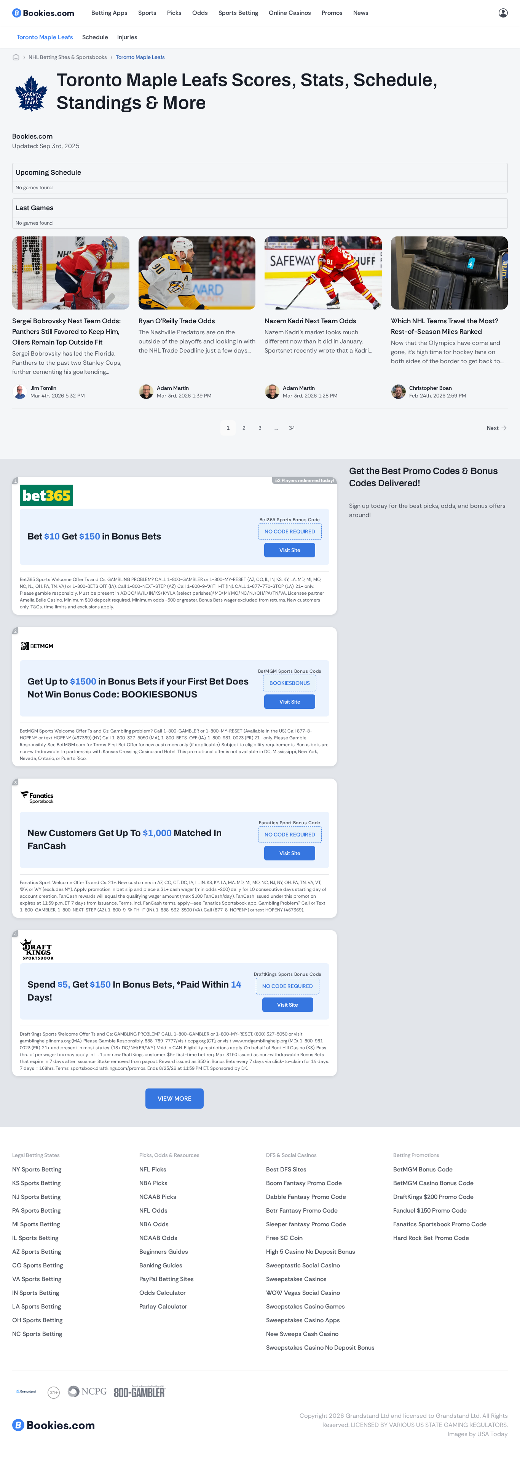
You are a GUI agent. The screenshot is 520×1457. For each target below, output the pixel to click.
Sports (147, 13)
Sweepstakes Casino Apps (303, 1320)
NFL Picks (152, 1169)
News (360, 13)
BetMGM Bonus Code (423, 1169)
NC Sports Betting (37, 1334)
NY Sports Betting (36, 1169)
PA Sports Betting (36, 1210)
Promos (332, 13)
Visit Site (289, 550)
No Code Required (290, 531)
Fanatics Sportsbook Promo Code (440, 1224)
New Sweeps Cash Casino (302, 1334)
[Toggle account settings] (503, 13)
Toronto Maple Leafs (45, 37)
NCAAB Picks (157, 1197)
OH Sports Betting (37, 1320)
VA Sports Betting (36, 1279)
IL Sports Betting (35, 1238)
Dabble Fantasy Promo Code (306, 1197)
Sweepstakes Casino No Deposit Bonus (320, 1348)
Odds (200, 13)
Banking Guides (160, 1265)
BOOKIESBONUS (290, 683)
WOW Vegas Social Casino (303, 1293)
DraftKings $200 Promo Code (433, 1197)
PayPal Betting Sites (166, 1279)
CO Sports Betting (37, 1265)
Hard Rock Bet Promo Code (431, 1238)
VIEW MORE (174, 1099)
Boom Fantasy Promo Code (304, 1183)
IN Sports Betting (35, 1293)
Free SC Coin (284, 1238)
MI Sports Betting (36, 1224)
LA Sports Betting (36, 1306)
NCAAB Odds (158, 1238)
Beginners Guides (163, 1252)
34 (292, 428)
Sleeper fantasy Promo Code (306, 1224)
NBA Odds (154, 1224)
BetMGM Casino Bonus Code (433, 1183)
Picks (174, 13)
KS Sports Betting (36, 1183)
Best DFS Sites (286, 1169)
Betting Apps (109, 13)
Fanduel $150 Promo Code (430, 1210)
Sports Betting (238, 13)
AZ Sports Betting (36, 1252)
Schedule (95, 37)
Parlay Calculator (163, 1306)
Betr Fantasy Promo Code (302, 1210)
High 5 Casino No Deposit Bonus (310, 1252)
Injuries (127, 37)
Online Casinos (290, 13)
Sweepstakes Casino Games (305, 1306)
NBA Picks (153, 1183)
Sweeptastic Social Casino (303, 1265)
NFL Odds (153, 1210)
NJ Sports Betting (36, 1197)
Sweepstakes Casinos (296, 1279)
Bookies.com (32, 136)
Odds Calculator (162, 1293)
